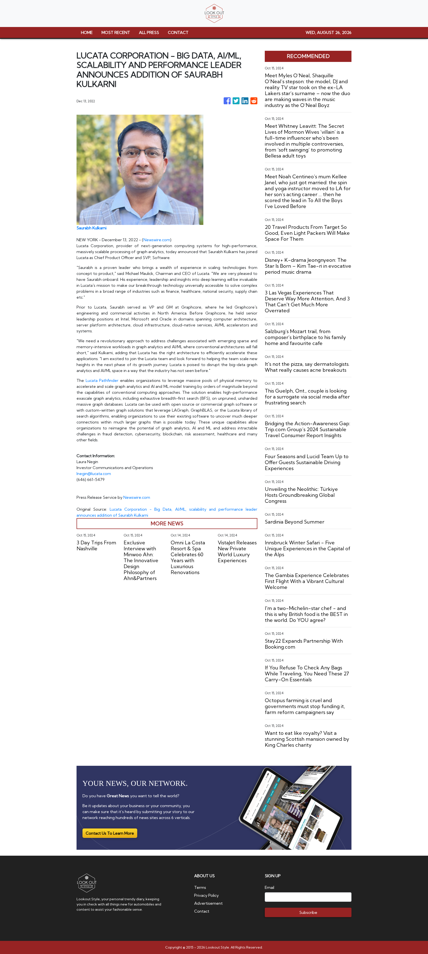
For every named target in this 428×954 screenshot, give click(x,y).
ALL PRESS (149, 32)
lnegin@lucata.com (94, 473)
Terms (200, 887)
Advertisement (208, 903)
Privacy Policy (206, 895)
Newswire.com (156, 239)
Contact (201, 911)
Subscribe (308, 912)
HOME (87, 32)
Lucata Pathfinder (102, 380)
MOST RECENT (116, 32)
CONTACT (178, 32)
